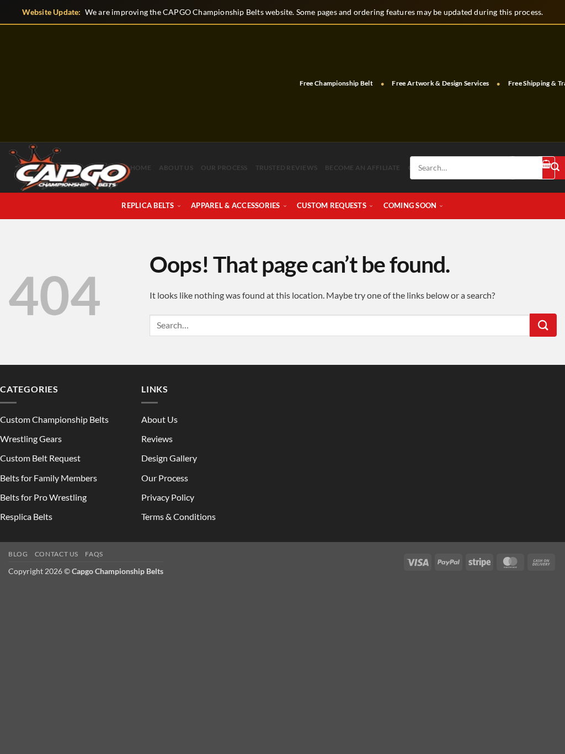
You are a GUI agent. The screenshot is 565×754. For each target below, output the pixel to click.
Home (140, 167)
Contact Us (56, 554)
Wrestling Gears (31, 438)
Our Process (224, 167)
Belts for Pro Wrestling (43, 497)
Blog (18, 554)
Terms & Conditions (178, 516)
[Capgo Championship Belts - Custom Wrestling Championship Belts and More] (69, 167)
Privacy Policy (167, 497)
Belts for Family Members (48, 477)
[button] (512, 167)
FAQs (94, 554)
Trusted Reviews (286, 167)
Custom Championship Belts (54, 419)
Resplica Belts (26, 516)
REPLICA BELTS (147, 205)
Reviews (157, 438)
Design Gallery (169, 458)
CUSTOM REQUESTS (331, 205)
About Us (176, 167)
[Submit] (543, 325)
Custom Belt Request (40, 458)
